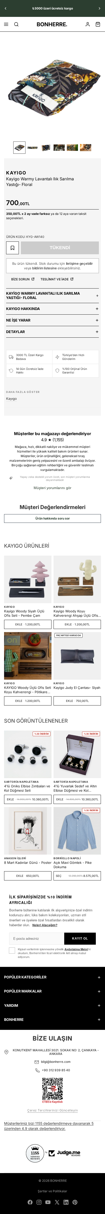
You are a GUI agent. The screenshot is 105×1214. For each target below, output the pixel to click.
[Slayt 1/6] (19, 147)
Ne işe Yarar (18, 320)
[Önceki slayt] (5, 8)
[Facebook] (30, 1202)
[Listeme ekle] (12, 247)
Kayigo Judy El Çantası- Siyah (77, 688)
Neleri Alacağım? (44, 925)
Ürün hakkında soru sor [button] (52, 518)
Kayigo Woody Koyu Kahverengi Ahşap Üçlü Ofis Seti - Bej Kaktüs (76, 613)
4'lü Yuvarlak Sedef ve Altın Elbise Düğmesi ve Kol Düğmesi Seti (75, 788)
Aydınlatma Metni (76, 949)
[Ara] (16, 24)
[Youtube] (48, 1202)
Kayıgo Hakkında (23, 308)
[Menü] (6, 24)
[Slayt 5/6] (72, 147)
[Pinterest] (75, 1202)
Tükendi (60, 247)
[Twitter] (57, 1202)
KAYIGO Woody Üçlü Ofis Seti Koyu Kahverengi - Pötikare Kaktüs (27, 690)
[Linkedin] (66, 1202)
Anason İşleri (15, 858)
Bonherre (58, 1181)
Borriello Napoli (67, 858)
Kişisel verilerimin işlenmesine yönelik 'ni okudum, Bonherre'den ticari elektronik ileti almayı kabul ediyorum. (54, 953)
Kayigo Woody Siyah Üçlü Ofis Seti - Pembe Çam (24, 613)
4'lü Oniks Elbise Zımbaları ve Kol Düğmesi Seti (27, 788)
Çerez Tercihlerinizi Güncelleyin (52, 1110)
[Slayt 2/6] (32, 147)
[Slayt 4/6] (59, 147)
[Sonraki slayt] (99, 8)
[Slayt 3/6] (45, 147)
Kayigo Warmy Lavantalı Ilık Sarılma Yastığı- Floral (43, 295)
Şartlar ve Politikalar (52, 1191)
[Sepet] (98, 24)
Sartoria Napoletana (21, 781)
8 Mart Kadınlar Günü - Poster (27, 862)
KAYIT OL (80, 938)
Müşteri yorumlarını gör (52, 488)
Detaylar (15, 331)
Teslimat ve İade (55, 279)
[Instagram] (39, 1202)
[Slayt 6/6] (85, 147)
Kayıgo (16, 172)
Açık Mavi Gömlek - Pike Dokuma (73, 864)
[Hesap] (88, 24)
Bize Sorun (20, 279)
